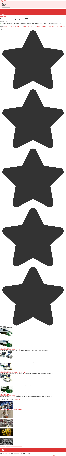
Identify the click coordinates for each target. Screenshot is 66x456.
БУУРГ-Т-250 (12, 26)
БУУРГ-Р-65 (51, 26)
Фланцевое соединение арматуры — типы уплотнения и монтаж (11, 446)
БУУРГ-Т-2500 (37, 26)
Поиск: (1, 7)
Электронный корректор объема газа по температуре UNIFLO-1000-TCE (12, 372)
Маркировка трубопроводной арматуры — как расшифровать (10, 427)
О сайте (3, 3)
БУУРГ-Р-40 (46, 26)
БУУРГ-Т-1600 (32, 26)
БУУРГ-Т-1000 (26, 26)
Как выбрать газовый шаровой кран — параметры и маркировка (11, 409)
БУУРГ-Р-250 (60, 26)
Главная (3, 9)
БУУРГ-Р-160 (55, 26)
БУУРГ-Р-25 (42, 26)
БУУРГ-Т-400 (17, 26)
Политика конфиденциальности (6, 451)
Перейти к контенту (3, 0)
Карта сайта (4, 4)
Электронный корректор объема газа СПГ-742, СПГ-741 (9, 395)
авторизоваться (18, 399)
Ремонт (3, 13)
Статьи (3, 14)
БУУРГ (4, 26)
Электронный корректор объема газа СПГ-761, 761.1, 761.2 (10, 349)
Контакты (3, 5)
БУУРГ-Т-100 (7, 26)
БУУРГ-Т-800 (22, 26)
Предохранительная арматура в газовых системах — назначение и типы (12, 418)
